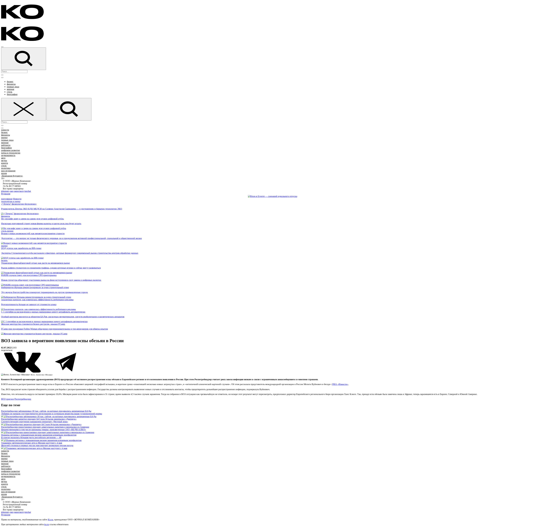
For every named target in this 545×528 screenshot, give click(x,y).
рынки (4, 137)
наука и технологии (10, 153)
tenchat (27, 191)
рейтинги (5, 145)
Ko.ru (50, 519)
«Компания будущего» (12, 176)
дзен (11, 191)
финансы (11, 84)
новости (5, 130)
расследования (8, 171)
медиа (4, 160)
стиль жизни (7, 231)
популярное (6, 199)
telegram (5, 191)
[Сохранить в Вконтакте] (22, 372)
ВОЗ (3, 399)
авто (3, 158)
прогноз (10, 399)
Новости (17, 199)
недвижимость (8, 155)
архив (4, 173)
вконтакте (19, 191)
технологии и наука (10, 201)
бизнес (10, 81)
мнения (10, 89)
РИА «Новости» (340, 384)
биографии (12, 94)
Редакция (5, 194)
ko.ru (46, 524)
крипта (4, 163)
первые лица (13, 86)
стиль (9, 92)
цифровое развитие (10, 150)
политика (5, 168)
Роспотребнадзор (22, 399)
